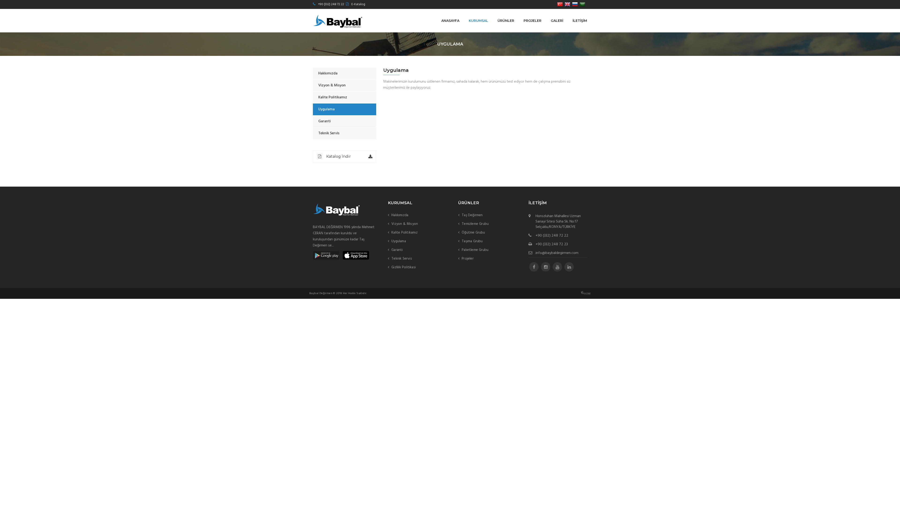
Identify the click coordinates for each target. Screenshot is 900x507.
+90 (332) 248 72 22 (331, 4)
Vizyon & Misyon (332, 85)
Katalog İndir (338, 156)
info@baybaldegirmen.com (557, 253)
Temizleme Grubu (475, 224)
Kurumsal (478, 21)
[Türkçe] (560, 4)
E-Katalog (358, 4)
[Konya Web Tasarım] (586, 293)
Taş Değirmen (472, 215)
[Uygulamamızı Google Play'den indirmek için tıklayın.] (326, 255)
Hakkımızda (328, 73)
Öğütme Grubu (473, 232)
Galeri (557, 21)
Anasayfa (450, 21)
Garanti (324, 121)
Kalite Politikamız (332, 97)
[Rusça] (575, 4)
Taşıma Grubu (472, 241)
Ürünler (506, 21)
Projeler (532, 21)
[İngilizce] (567, 4)
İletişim (580, 21)
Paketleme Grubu (475, 250)
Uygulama (326, 109)
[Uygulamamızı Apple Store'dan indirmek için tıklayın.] (356, 255)
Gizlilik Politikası (403, 267)
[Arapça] (582, 4)
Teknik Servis (328, 133)
